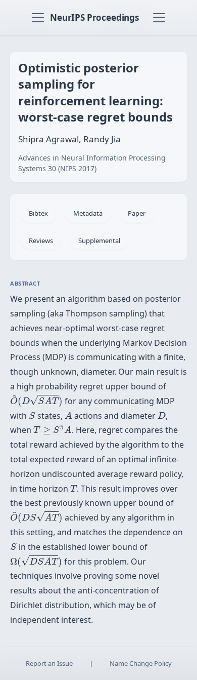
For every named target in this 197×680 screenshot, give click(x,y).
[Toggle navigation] (38, 17)
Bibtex (38, 213)
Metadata (88, 213)
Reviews (41, 240)
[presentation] (36, 400)
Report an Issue (49, 663)
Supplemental (99, 240)
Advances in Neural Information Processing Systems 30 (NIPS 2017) (92, 163)
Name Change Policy (141, 663)
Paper (136, 213)
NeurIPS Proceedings (94, 17)
